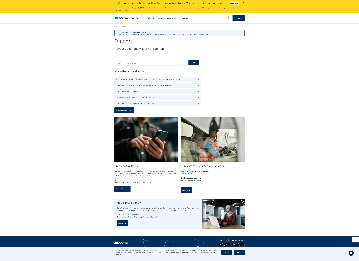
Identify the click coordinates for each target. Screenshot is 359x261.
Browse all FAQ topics (124, 110)
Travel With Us (136, 18)
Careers (145, 243)
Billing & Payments (155, 18)
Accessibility (200, 243)
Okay (239, 252)
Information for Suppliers (173, 243)
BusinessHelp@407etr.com (191, 180)
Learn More (234, 3)
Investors (167, 240)
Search (120, 61)
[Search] (193, 62)
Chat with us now (122, 189)
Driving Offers (133, 217)
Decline (226, 252)
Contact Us (122, 223)
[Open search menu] (228, 18)
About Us (146, 240)
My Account (238, 18)
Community (171, 18)
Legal (197, 240)
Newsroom (147, 246)
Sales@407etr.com (187, 173)
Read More (186, 190)
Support (184, 18)
